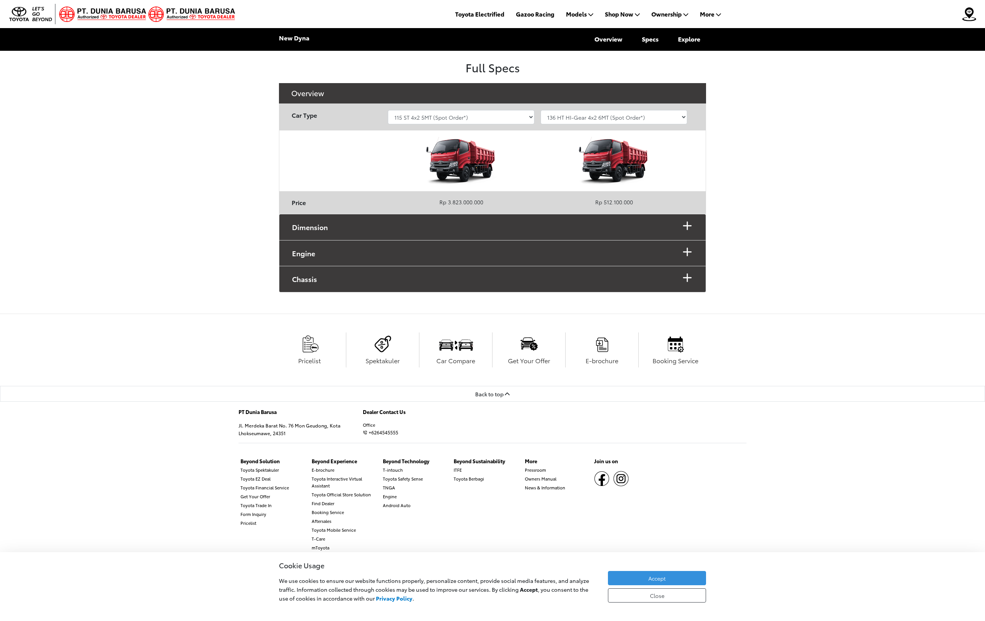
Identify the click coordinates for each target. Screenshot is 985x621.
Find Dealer (323, 503)
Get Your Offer (255, 496)
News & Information (545, 487)
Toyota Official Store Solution (341, 494)
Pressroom (535, 470)
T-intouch (393, 470)
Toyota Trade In (256, 505)
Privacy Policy (394, 598)
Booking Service (328, 512)
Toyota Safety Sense (403, 479)
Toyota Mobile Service (334, 530)
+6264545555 (382, 432)
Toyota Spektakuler (259, 470)
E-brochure (323, 470)
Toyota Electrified (479, 14)
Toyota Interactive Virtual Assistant (337, 482)
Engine (390, 496)
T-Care (318, 539)
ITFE (458, 470)
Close (657, 595)
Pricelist (248, 523)
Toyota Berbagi (469, 479)
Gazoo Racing (535, 14)
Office (369, 425)
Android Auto (397, 505)
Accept (657, 578)
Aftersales (321, 521)
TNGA (389, 487)
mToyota (320, 547)
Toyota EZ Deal (255, 479)
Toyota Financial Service (264, 487)
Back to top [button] (490, 394)
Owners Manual (540, 479)
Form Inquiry (253, 514)
